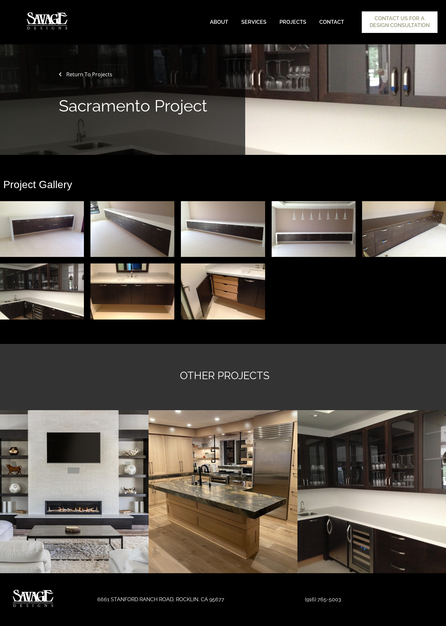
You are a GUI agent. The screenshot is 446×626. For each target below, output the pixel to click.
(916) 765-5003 (323, 599)
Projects (292, 22)
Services (253, 22)
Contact (331, 22)
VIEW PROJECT (74, 499)
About (219, 22)
